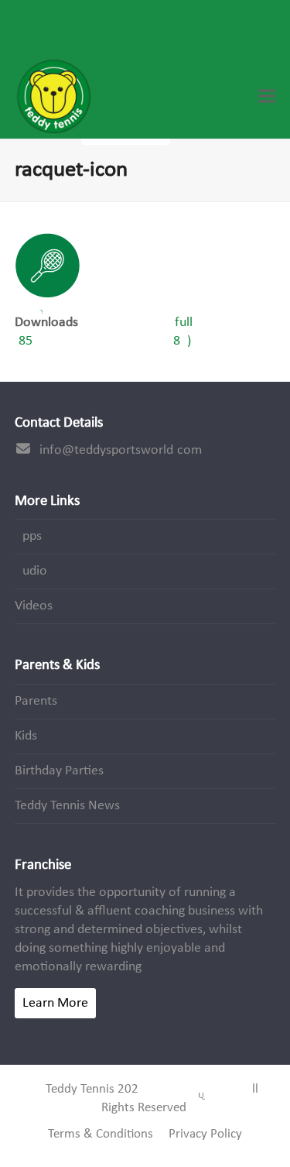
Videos (34, 606)
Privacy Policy (205, 1134)
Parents (36, 701)
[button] (266, 96)
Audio (31, 571)
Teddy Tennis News (67, 805)
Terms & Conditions (100, 1134)
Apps (28, 536)
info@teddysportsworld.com (120, 450)
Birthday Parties (59, 771)
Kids (26, 736)
